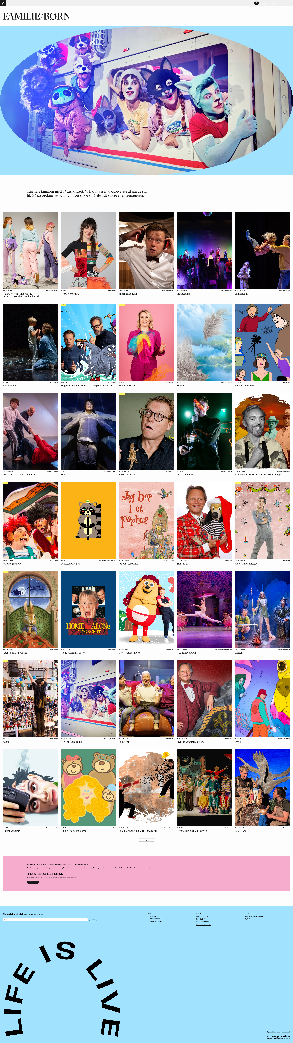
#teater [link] (56, 290)
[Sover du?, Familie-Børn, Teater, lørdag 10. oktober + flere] (204, 342)
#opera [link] (288, 649)
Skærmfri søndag (128, 293)
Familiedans (241, 293)
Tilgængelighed (271, 1032)
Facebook (247, 918)
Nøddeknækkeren (186, 652)
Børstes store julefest (130, 652)
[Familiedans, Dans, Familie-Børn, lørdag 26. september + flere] (262, 250)
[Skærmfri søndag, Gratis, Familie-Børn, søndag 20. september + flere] (146, 250)
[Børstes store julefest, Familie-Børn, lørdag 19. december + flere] (146, 609)
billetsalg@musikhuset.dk (155, 918)
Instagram (247, 919)
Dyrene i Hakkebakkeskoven (192, 831)
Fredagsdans (183, 293)
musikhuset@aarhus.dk (202, 921)
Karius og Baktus (12, 563)
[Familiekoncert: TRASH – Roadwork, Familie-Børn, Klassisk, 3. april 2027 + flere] (146, 787)
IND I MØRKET (185, 474)
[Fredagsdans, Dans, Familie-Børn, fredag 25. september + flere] (204, 250)
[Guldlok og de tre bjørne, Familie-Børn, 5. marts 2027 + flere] (88, 787)
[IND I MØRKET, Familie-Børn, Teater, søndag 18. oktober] (204, 431)
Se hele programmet (145, 840)
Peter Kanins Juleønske (15, 652)
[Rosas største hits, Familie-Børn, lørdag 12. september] (88, 250)
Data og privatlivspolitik (283, 1032)
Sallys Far (124, 742)
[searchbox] (256, 3)
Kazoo (6, 742)
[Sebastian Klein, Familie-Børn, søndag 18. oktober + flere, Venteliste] (146, 431)
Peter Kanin (241, 831)
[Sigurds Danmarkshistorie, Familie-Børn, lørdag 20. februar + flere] (204, 698)
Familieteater (10, 385)
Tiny (63, 474)
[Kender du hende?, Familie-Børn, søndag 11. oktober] (262, 342)
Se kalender (32, 882)
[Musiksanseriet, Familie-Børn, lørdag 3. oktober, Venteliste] (146, 342)
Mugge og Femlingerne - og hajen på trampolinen (87, 385)
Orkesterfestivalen (70, 563)
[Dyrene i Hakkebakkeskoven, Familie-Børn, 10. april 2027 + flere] (204, 787)
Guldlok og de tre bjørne (73, 831)
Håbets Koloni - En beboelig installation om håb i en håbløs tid (21, 295)
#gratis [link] (164, 290)
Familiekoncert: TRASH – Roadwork (138, 831)
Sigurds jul (182, 563)
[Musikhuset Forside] (3, 3)
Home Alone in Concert (73, 652)
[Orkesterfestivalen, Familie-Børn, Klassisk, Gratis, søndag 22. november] (88, 520)
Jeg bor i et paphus (128, 563)
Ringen (239, 652)
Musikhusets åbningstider (203, 925)
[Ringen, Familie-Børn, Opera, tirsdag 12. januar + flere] (262, 609)
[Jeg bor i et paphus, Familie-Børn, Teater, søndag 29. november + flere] (146, 520)
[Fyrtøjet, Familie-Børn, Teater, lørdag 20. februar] (262, 698)
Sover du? (182, 385)
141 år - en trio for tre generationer (20, 474)
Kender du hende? (244, 385)
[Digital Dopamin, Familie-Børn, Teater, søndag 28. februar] (30, 787)
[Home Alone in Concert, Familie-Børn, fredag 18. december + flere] (88, 609)
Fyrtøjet (239, 742)
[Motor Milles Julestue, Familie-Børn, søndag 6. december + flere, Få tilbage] (262, 520)
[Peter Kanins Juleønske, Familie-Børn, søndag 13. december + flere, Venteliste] (30, 609)
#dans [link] (222, 290)
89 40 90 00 (201, 919)
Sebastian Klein (127, 474)
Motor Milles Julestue (246, 563)
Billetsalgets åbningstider (155, 921)
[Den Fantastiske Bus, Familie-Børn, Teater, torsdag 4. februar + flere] (88, 698)
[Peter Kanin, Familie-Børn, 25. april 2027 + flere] (262, 787)
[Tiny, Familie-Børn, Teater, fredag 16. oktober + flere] (88, 431)
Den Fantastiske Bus (71, 742)
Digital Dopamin (11, 831)
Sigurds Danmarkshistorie (190, 742)
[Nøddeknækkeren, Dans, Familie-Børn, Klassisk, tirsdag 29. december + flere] (204, 609)
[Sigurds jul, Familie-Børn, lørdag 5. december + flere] (204, 520)
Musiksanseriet (127, 385)
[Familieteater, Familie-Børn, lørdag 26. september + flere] (30, 342)
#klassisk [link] (287, 471)
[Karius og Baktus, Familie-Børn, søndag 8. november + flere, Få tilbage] (30, 520)
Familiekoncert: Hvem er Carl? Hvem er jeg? (258, 474)
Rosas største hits (70, 293)
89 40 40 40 (153, 916)
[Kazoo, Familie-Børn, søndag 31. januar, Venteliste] (30, 698)
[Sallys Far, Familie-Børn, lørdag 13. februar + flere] (146, 698)
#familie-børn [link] (49, 290)
